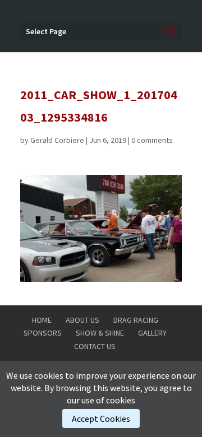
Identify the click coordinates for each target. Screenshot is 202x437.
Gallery (152, 333)
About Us (82, 320)
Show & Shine (100, 333)
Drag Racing (135, 320)
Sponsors (43, 333)
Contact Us (95, 346)
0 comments (152, 140)
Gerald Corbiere (57, 140)
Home (42, 320)
